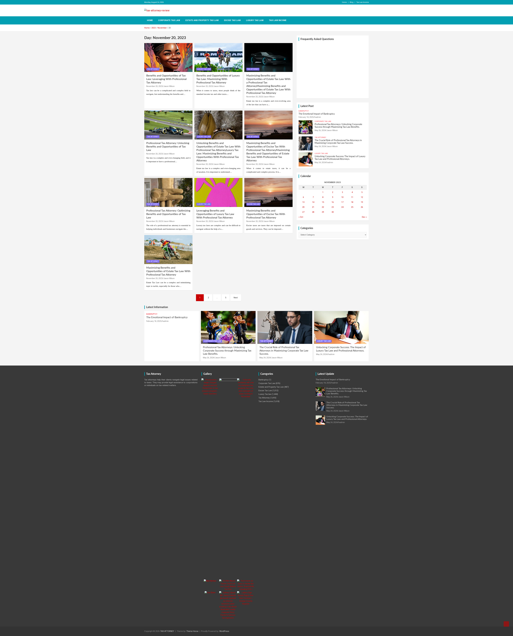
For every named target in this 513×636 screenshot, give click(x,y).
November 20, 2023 (154, 86)
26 (362, 207)
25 (352, 207)
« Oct (301, 217)
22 (323, 207)
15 (323, 202)
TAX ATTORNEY (167, 631)
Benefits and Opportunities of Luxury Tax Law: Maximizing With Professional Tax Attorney (218, 79)
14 (313, 202)
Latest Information (157, 307)
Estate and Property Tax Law (202, 20)
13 (303, 202)
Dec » (364, 217)
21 (313, 207)
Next (236, 297)
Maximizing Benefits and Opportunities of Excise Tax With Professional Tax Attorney (265, 214)
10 (342, 197)
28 (313, 212)
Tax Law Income (362, 2)
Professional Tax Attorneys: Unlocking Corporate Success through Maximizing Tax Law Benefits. (227, 350)
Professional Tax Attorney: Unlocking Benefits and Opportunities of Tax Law (167, 146)
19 (362, 202)
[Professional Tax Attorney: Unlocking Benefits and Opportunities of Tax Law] (168, 125)
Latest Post (307, 106)
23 (333, 207)
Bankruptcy (304, 111)
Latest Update (326, 374)
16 (333, 202)
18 (352, 202)
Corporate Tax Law (169, 20)
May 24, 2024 (320, 146)
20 (303, 207)
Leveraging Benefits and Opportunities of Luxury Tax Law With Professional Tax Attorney (215, 214)
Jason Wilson (169, 86)
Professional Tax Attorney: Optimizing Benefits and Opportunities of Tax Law (168, 214)
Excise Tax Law (232, 20)
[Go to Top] (506, 624)
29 (323, 212)
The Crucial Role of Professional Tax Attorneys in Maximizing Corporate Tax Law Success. (283, 350)
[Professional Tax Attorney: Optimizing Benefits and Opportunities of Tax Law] (168, 192)
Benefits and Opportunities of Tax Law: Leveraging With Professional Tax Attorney (166, 79)
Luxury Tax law (255, 20)
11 (352, 197)
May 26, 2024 (320, 130)
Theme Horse (192, 631)
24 (342, 207)
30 (333, 212)
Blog (351, 2)
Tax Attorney (153, 69)
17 (342, 202)
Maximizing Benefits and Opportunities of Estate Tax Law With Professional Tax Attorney (168, 271)
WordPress (224, 631)
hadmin (317, 117)
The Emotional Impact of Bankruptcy (317, 114)
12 (362, 197)
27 (303, 212)
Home (344, 2)
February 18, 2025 (306, 117)
